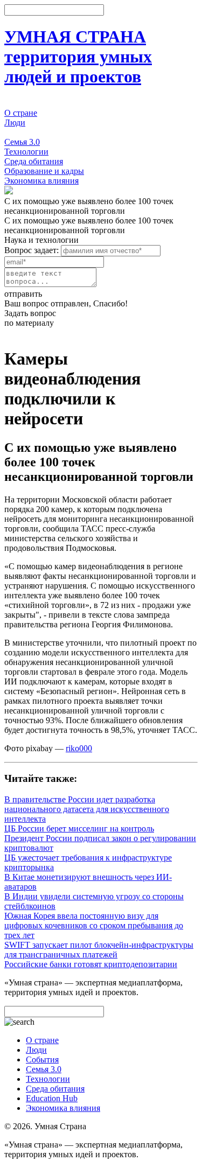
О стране (20, 112)
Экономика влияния (41, 180)
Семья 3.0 (22, 141)
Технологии (26, 151)
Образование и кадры (44, 171)
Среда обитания (33, 161)
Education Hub (52, 1098)
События (20, 132)
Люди (14, 122)
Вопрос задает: (31, 250)
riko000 (79, 748)
